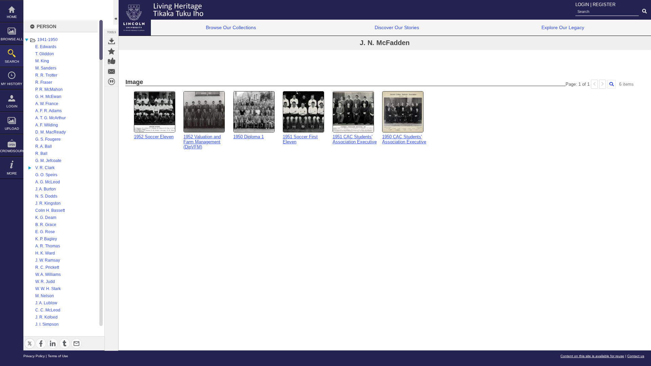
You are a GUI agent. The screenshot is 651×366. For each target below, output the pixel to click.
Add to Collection (111, 51)
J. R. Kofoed (46, 317)
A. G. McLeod (47, 182)
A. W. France (46, 103)
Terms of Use (58, 356)
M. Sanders (45, 68)
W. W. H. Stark (48, 288)
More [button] (12, 173)
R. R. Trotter (46, 75)
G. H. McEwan (48, 96)
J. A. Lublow (46, 303)
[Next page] (602, 84)
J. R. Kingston (48, 203)
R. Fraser (43, 82)
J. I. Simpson (47, 324)
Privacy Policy (34, 356)
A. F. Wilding (46, 125)
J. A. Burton (45, 189)
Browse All (12, 39)
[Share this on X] (29, 339)
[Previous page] (594, 84)
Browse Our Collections (231, 27)
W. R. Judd (45, 281)
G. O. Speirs (46, 174)
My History (11, 84)
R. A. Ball (43, 146)
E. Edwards (45, 46)
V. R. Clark (45, 167)
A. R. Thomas (47, 246)
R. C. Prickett (47, 267)
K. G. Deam (45, 217)
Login (11, 106)
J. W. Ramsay (47, 260)
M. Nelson (44, 295)
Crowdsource (11, 151)
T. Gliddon (44, 54)
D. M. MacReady (50, 132)
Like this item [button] (111, 61)
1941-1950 (47, 39)
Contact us (635, 356)
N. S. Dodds (46, 196)
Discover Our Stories (397, 27)
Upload (12, 128)
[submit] (644, 11)
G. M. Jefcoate (48, 160)
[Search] (611, 84)
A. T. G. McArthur (50, 118)
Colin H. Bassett (50, 210)
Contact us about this (111, 71)
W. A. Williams (48, 274)
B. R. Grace (45, 224)
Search (12, 61)
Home (12, 17)
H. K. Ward (45, 253)
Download (111, 41)
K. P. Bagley (46, 239)
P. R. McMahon (49, 89)
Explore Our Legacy (562, 27)
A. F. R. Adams (48, 110)
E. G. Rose (45, 231)
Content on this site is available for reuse (592, 356)
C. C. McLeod (47, 310)
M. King (42, 61)
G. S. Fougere (48, 139)
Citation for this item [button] (111, 82)
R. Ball (41, 153)
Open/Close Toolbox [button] (115, 12)
